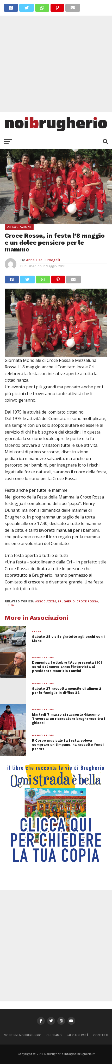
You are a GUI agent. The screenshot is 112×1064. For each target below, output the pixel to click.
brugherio (66, 601)
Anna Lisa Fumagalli (43, 259)
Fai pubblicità (77, 1035)
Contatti (100, 1035)
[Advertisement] (56, 56)
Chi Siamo (54, 1035)
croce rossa (87, 601)
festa (9, 605)
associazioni (45, 601)
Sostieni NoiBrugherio (22, 1035)
